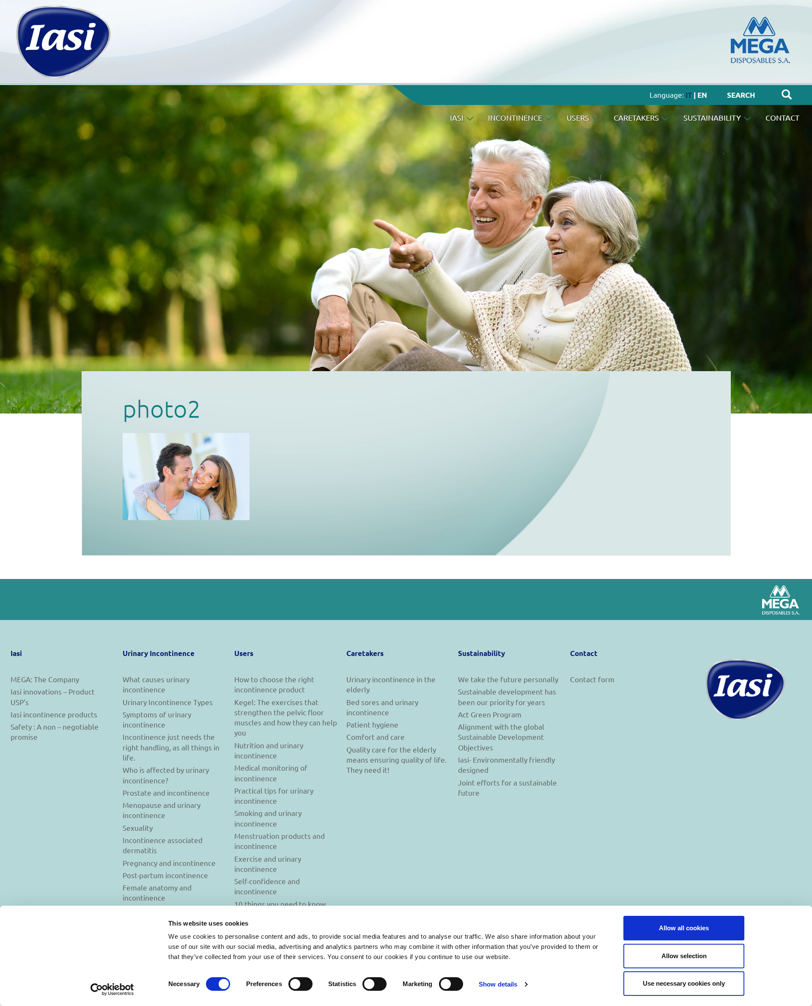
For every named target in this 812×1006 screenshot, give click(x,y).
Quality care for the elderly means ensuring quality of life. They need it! (396, 759)
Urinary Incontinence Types (168, 701)
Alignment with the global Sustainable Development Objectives (501, 737)
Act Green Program (489, 714)
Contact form (592, 679)
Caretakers (637, 117)
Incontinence (516, 117)
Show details (498, 984)
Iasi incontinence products (54, 714)
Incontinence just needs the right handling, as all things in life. (171, 747)
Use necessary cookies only (684, 983)
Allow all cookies (684, 928)
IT (689, 95)
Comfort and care (375, 736)
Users (579, 117)
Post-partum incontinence (165, 875)
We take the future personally (508, 679)
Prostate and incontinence (166, 792)
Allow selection (684, 955)
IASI (457, 117)
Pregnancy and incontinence (169, 862)
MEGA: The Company (45, 679)
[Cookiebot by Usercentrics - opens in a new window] (112, 989)
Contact (782, 117)
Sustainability (713, 117)
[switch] (300, 984)
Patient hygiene (372, 724)
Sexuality (138, 827)
